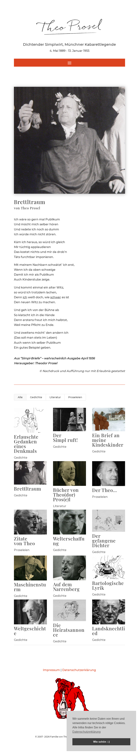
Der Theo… (104, 490)
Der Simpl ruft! (65, 437)
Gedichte (36, 397)
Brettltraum (27, 488)
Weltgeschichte (30, 630)
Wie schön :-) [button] (101, 741)
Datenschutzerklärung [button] (86, 731)
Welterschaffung (69, 540)
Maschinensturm (30, 586)
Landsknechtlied (108, 630)
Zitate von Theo (24, 540)
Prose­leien (75, 397)
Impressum (51, 670)
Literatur (55, 397)
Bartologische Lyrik (108, 585)
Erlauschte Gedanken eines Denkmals (26, 444)
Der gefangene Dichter (104, 540)
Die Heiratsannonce (69, 630)
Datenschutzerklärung (79, 670)
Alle (20, 397)
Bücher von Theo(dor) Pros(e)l (66, 495)
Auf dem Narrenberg (66, 586)
